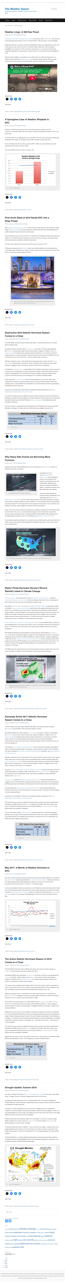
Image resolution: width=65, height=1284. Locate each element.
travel (56, 1244)
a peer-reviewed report (18, 606)
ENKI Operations (26, 812)
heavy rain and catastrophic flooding (34, 1094)
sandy (39, 1240)
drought (24, 1206)
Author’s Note (48, 20)
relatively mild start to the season (18, 228)
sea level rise (44, 1240)
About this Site (32, 20)
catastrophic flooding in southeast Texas (16, 600)
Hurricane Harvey (10, 598)
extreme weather (27, 111)
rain (40, 580)
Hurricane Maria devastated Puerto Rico (28, 788)
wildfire (7, 1247)
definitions (47, 1229)
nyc (27, 209)
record (41, 708)
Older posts (8, 1212)
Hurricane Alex (12, 995)
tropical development (36, 400)
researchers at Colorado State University (28, 751)
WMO (6, 1267)
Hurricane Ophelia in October (13, 761)
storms (41, 449)
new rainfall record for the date (19, 892)
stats (30, 209)
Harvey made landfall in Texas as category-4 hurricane (26, 769)
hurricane (36, 708)
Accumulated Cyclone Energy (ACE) (23, 747)
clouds (37, 1229)
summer (36, 1243)
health (47, 1232)
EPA (6, 1262)
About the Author (22, 20)
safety (36, 1240)
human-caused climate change (20, 608)
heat (52, 1232)
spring (17, 1244)
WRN (39, 111)
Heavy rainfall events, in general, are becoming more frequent (22, 622)
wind (11, 1247)
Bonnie (43, 1002)
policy (20, 1240)
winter (32, 325)
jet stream (24, 248)
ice (27, 1236)
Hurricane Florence (18, 369)
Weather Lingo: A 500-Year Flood (22, 31)
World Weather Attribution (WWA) (36, 606)
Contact (41, 20)
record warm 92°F (11, 880)
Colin (46, 1002)
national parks (9, 1240)
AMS (6, 1260)
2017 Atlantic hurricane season (39, 598)
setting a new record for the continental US (28, 639)
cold (19, 325)
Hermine (54, 1002)
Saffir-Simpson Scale (26, 979)
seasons (51, 1240)
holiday (13, 1236)
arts (11, 1229)
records (34, 449)
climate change (21, 580)
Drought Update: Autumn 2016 (21, 1087)
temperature (44, 1244)
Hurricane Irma (9, 780)
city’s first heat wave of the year (38, 880)
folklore (43, 1232)
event (11, 1232)
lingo (36, 111)
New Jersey (50, 1121)
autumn (19, 1206)
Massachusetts (31, 1121)
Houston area (16, 776)
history (7, 1236)
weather (11, 111)
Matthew (31, 977)
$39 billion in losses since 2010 (45, 516)
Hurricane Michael (20, 379)
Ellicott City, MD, (26, 59)
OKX (6, 1265)
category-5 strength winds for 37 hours (30, 780)
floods (33, 111)
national (36, 580)
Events (13, 20)
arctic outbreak (15, 230)
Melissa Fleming (22, 35)
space (12, 1244)
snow (7, 1243)
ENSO (6, 1233)
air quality (7, 1229)
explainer (20, 111)
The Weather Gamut (17, 9)
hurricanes (10, 351)
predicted (9, 728)
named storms (30, 349)
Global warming (46, 467)
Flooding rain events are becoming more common (18, 39)
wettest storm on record (43, 771)
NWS (6, 1263)
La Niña (28, 804)
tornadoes (51, 1244)
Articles (7, 20)
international (34, 1235)
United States (47, 39)
